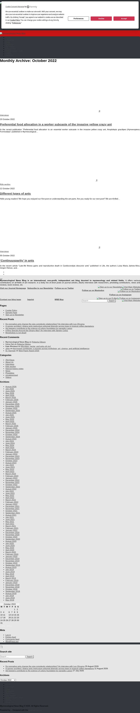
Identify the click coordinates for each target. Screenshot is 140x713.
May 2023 (9, 469)
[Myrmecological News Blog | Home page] (12, 33)
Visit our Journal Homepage (13, 288)
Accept (124, 19)
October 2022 (11, 485)
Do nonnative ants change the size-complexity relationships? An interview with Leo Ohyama (44, 324)
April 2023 (9, 471)
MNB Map (59, 299)
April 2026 (9, 395)
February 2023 (11, 476)
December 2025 (12, 404)
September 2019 (12, 565)
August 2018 (10, 593)
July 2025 (9, 415)
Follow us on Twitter (64, 288)
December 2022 (12, 480)
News (7, 42)
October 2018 (11, 589)
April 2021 (9, 524)
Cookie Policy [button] (15, 20)
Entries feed (10, 637)
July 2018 (9, 596)
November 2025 (12, 406)
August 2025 (10, 413)
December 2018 (12, 585)
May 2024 (9, 445)
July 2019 (9, 569)
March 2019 (10, 578)
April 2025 (9, 421)
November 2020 (12, 535)
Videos (8, 53)
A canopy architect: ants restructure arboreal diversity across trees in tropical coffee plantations (49, 326)
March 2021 (10, 526)
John (7, 348)
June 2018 (10, 598)
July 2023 (9, 465)
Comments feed (12, 639)
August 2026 (10, 386)
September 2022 (12, 487)
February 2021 (11, 528)
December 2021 (12, 506)
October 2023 (11, 461)
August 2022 (10, 489)
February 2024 (11, 452)
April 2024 (9, 447)
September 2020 (12, 539)
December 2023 (12, 456)
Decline (101, 19)
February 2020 (11, 554)
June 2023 (10, 467)
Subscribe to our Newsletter (40, 288)
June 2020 (10, 545)
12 (7, 615)
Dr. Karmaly (10, 351)
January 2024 (11, 454)
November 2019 (12, 561)
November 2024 (12, 432)
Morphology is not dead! (15, 333)
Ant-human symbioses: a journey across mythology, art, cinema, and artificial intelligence (51, 348)
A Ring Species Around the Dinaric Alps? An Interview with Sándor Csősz (36, 330)
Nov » (9, 626)
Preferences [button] (16, 23)
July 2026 (9, 389)
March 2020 (10, 552)
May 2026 (9, 393)
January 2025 (11, 428)
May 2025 (9, 419)
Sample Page (11, 312)
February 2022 (11, 502)
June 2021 (10, 519)
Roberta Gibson (39, 342)
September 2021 (12, 513)
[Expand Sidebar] (1, 647)
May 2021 (9, 522)
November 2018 (12, 587)
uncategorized (11, 375)
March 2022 (10, 500)
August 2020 (10, 541)
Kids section (10, 48)
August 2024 (10, 439)
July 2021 (9, 517)
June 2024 (10, 443)
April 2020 (9, 550)
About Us (9, 29)
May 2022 (9, 495)
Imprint (30, 299)
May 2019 (9, 574)
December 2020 (12, 532)
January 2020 (11, 556)
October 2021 (11, 511)
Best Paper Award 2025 (29, 351)
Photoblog (9, 44)
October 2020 (11, 537)
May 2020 (9, 548)
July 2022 (9, 491)
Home (8, 37)
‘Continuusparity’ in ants (17, 260)
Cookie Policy (11, 310)
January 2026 (11, 402)
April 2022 (9, 498)
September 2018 (12, 591)
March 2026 (10, 397)
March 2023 (10, 474)
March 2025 (10, 424)
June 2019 (10, 572)
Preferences (79, 19)
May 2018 (9, 600)
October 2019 (11, 563)
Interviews (9, 40)
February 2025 (11, 426)
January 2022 (11, 504)
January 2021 (11, 530)
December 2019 (12, 559)
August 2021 (10, 515)
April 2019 (9, 576)
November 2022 (12, 482)
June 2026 (10, 391)
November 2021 (12, 508)
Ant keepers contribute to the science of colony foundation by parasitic (38, 328)
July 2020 (9, 543)
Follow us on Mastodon (93, 290)
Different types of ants (15, 193)
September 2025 (12, 410)
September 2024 (12, 437)
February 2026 (11, 400)
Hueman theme (35, 710)
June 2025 (10, 417)
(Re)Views (9, 46)
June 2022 (10, 493)
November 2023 (12, 458)
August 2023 (10, 463)
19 (7, 617)
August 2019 (10, 567)
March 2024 (10, 450)
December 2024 (12, 430)
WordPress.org (11, 641)
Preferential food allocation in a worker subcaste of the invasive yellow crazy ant (56, 124)
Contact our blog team (10, 299)
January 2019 (11, 583)
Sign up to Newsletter (14, 315)
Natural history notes (14, 50)
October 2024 (11, 434)
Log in (8, 635)
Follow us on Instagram (120, 295)
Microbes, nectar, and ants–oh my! (36, 346)
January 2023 (11, 478)
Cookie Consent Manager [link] (14, 7)
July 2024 (9, 441)
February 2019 (11, 580)
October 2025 (11, 408)
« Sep (2, 626)
